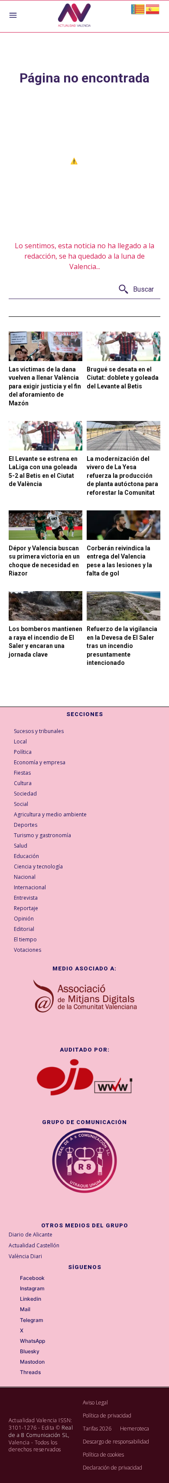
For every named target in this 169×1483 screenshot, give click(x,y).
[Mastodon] (14, 1362)
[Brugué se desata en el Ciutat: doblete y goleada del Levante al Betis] (123, 346)
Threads (30, 1372)
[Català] (138, 8)
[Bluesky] (14, 1352)
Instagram (32, 1289)
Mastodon (32, 1362)
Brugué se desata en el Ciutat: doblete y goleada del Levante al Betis (123, 378)
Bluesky (29, 1351)
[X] (14, 1330)
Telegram (31, 1320)
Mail (25, 1309)
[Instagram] (14, 1289)
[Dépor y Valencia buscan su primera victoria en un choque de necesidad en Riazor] (45, 525)
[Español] (153, 8)
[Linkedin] (14, 1299)
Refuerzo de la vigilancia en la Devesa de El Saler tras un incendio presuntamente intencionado (122, 645)
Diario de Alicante (30, 1234)
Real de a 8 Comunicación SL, (41, 1431)
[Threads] (14, 1373)
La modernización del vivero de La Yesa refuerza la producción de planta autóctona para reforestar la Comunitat (122, 475)
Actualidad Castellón (34, 1245)
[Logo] (74, 16)
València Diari (25, 1256)
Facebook (32, 1278)
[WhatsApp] (14, 1341)
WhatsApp (32, 1341)
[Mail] (14, 1310)
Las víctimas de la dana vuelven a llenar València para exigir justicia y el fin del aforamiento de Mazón (45, 386)
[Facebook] (14, 1278)
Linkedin (30, 1299)
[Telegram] (14, 1320)
